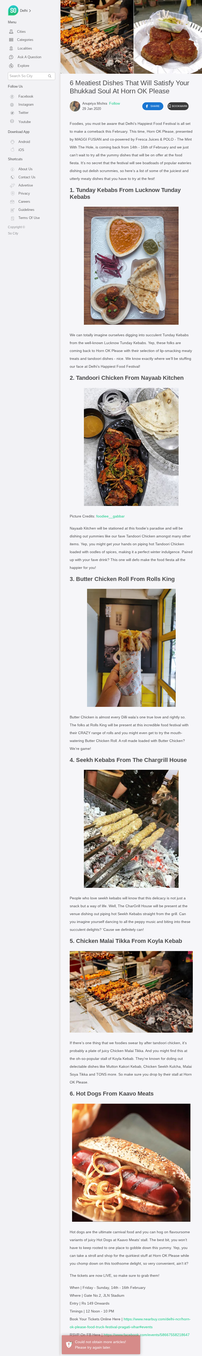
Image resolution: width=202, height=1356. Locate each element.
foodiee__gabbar (110, 516)
